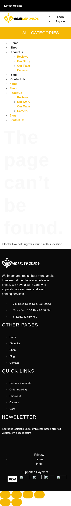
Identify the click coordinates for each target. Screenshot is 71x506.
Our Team (23, 65)
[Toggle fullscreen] (16, 494)
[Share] (28, 494)
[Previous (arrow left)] (5, 502)
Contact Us (17, 79)
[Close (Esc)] (39, 494)
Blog (13, 74)
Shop (13, 47)
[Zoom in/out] (5, 494)
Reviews (22, 56)
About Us (16, 52)
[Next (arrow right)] (16, 502)
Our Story (23, 61)
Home (14, 43)
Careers (22, 70)
